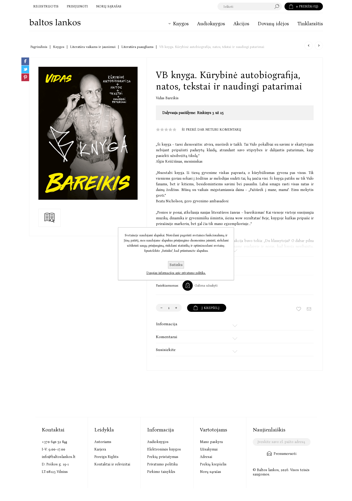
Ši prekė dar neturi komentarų (211, 129)
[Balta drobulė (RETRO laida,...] (319, 45)
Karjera (100, 449)
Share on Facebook (25, 61)
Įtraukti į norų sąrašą (299, 309)
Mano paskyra (211, 442)
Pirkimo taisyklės (161, 472)
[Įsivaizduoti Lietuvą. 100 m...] (308, 45)
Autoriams (102, 442)
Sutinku (176, 265)
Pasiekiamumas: (167, 285)
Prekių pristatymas (162, 457)
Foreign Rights (106, 457)
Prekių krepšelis (213, 464)
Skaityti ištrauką (49, 217)
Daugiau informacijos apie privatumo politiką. (176, 273)
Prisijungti (77, 6)
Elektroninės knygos (164, 449)
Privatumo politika (162, 464)
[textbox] (245, 6)
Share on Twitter (25, 69)
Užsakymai (208, 449)
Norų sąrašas (210, 472)
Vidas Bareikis (167, 98)
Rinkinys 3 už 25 (210, 113)
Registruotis (45, 6)
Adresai (206, 457)
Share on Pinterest (25, 77)
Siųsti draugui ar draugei (309, 309)
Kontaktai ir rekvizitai (112, 464)
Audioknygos (158, 442)
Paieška (278, 6)
